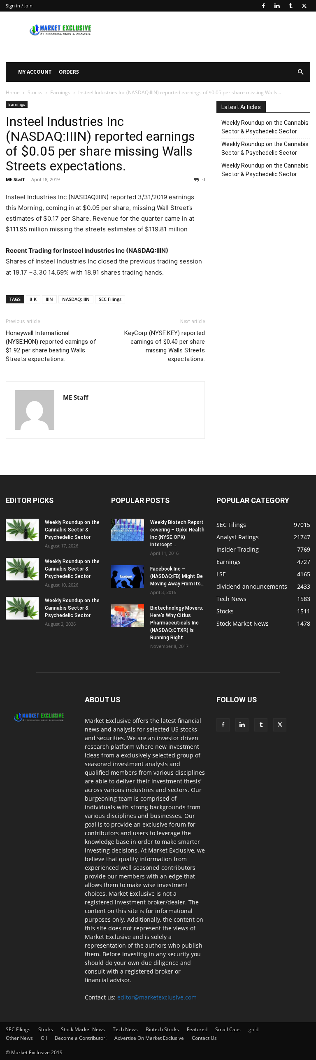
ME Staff (15, 179)
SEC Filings (110, 299)
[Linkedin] (277, 6)
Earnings (60, 92)
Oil (44, 1037)
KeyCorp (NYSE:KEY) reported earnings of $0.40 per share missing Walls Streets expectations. (164, 346)
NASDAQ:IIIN (76, 299)
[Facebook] (263, 6)
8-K (33, 299)
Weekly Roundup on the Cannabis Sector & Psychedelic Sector (265, 127)
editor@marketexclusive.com (157, 997)
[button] (300, 72)
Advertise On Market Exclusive (149, 1037)
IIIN (49, 299)
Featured (197, 1029)
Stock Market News (83, 1029)
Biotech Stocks (162, 1029)
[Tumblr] (290, 6)
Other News (19, 1037)
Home (13, 92)
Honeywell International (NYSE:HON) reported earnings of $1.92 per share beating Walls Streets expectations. (51, 346)
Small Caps (228, 1029)
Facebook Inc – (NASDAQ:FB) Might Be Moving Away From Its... (177, 576)
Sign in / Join (19, 5)
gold (253, 1029)
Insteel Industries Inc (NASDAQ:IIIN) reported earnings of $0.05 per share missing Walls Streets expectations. (100, 144)
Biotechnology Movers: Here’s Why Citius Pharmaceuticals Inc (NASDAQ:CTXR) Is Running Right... (176, 623)
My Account (34, 71)
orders (69, 71)
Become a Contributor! (81, 1037)
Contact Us (204, 1037)
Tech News (125, 1029)
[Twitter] (304, 6)
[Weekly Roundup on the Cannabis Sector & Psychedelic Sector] (22, 530)
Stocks (35, 92)
